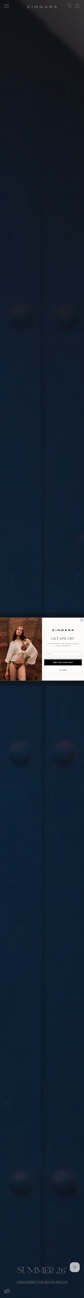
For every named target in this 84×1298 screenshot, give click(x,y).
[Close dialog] (81, 620)
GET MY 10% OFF (63, 662)
